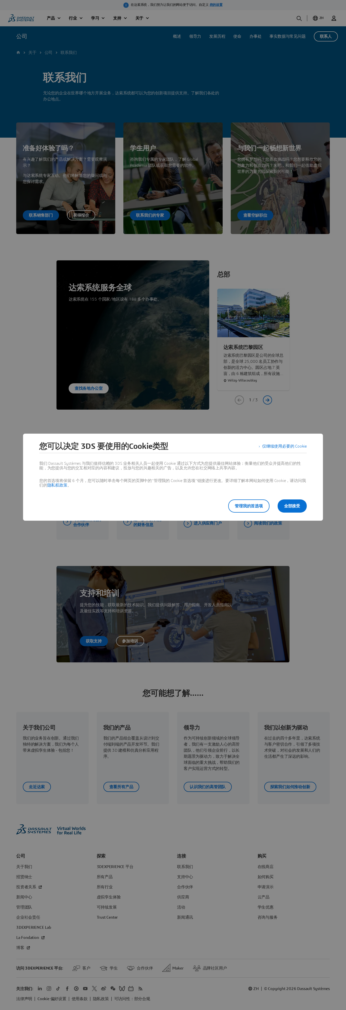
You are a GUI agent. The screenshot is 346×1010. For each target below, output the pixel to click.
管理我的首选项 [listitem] (249, 506)
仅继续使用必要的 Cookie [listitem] (284, 446)
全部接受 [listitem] (292, 506)
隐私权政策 (57, 485)
